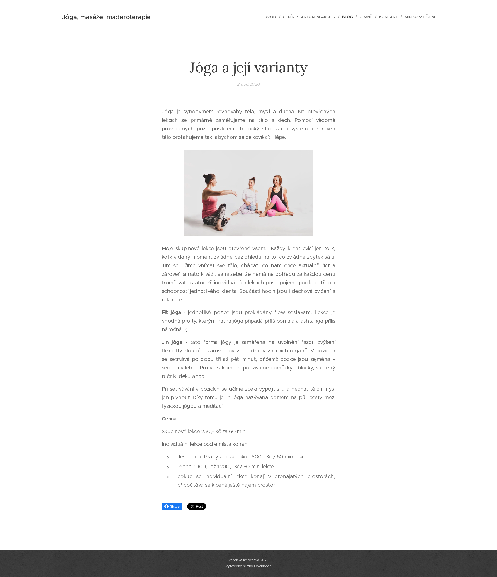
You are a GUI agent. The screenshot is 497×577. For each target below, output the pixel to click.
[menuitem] (271, 16)
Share (174, 506)
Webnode (264, 566)
